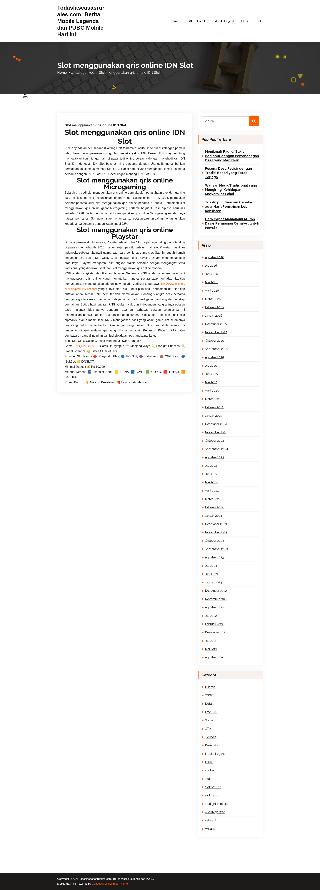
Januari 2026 (213, 315)
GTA (208, 728)
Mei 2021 (211, 649)
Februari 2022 (214, 624)
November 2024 (216, 432)
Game (209, 720)
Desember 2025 (216, 324)
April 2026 (212, 290)
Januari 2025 (213, 415)
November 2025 (216, 332)
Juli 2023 (211, 565)
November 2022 (216, 599)
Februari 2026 (214, 307)
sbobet (210, 770)
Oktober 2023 (214, 540)
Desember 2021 (215, 632)
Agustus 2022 (214, 607)
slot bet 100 (213, 787)
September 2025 (216, 349)
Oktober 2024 (214, 440)
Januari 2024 (213, 515)
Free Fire (203, 21)
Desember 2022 (216, 590)
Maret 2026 (213, 299)
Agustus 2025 (214, 357)
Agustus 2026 (214, 257)
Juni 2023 (211, 574)
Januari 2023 (213, 582)
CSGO (188, 21)
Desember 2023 (216, 524)
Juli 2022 (211, 615)
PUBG (243, 21)
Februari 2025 (214, 407)
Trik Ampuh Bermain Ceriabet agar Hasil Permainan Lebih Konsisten (229, 206)
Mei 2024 (211, 482)
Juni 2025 (211, 374)
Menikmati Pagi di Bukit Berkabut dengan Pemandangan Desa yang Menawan (232, 156)
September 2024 (216, 449)
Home (174, 21)
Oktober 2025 (214, 340)
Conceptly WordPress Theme (110, 883)
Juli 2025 (211, 365)
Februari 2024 (214, 507)
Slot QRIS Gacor (84, 346)
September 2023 (216, 549)
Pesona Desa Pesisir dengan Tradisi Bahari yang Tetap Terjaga (228, 173)
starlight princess (216, 804)
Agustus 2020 (214, 657)
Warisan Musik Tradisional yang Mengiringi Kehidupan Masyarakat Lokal (231, 189)
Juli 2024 (211, 465)
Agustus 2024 (214, 457)
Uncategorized (82, 72)
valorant (210, 820)
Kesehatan (212, 745)
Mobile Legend (224, 21)
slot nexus (212, 795)
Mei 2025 (211, 382)
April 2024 (212, 490)
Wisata (210, 829)
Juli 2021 (210, 640)
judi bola (210, 737)
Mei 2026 (211, 282)
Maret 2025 (213, 399)
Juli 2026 (211, 265)
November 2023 (216, 532)
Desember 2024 (216, 424)
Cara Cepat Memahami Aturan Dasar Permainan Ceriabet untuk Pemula (232, 223)
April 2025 (212, 390)
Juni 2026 (211, 274)
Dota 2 (209, 703)
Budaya (210, 687)
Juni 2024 (211, 474)
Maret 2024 (213, 499)
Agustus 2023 (214, 557)
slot (207, 779)
